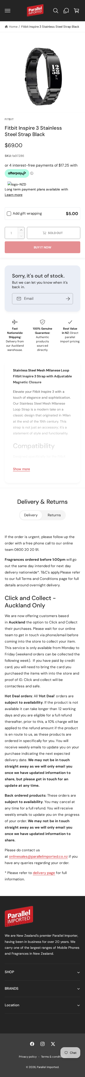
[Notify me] (68, 298)
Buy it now (42, 247)
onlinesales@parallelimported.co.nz (38, 856)
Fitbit (9, 119)
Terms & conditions (53, 1057)
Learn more (13, 195)
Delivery (31, 515)
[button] (7, 10)
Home (13, 27)
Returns (54, 515)
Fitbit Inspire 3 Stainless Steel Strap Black (50, 27)
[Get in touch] (66, 10)
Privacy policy (28, 1057)
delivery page (44, 872)
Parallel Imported (48, 1067)
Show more (21, 469)
